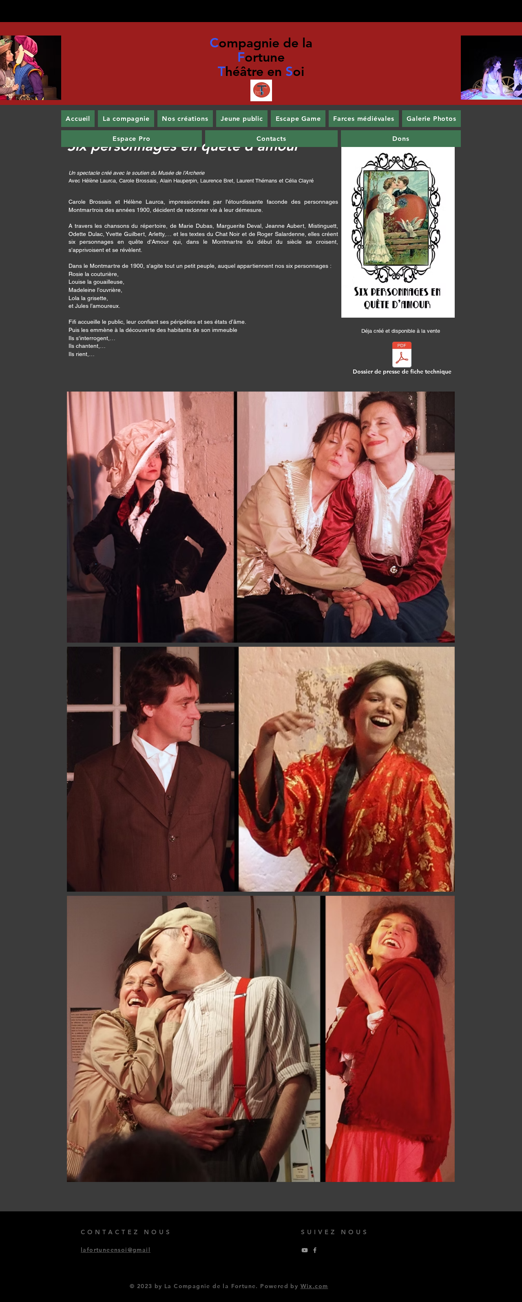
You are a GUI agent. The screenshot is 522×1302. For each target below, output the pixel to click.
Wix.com (314, 1286)
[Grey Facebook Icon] (315, 1250)
